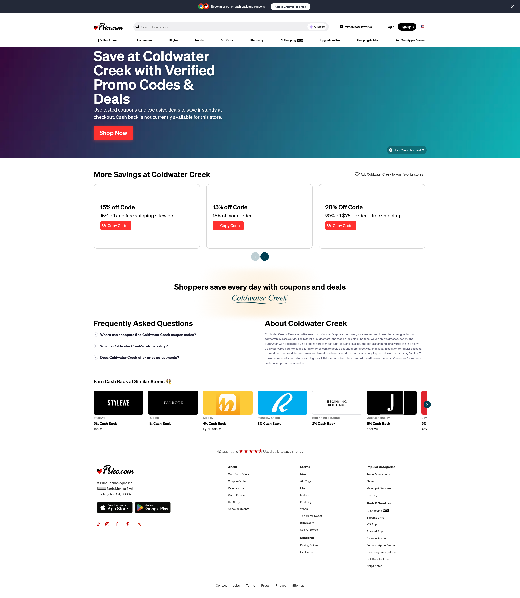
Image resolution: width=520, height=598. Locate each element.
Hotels (199, 40)
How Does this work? (408, 150)
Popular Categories (381, 467)
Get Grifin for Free (378, 559)
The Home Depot (311, 516)
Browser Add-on (377, 538)
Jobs (236, 585)
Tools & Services (379, 503)
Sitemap (298, 585)
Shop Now (113, 133)
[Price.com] (115, 478)
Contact (221, 585)
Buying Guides (309, 545)
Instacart (305, 495)
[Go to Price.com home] (108, 27)
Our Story (234, 502)
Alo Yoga (305, 481)
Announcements (238, 509)
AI (319, 26)
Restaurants (145, 40)
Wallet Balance (237, 495)
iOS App (372, 524)
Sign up (406, 26)
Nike (303, 474)
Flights (173, 40)
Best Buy (306, 502)
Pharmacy (256, 40)
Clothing (372, 495)
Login (390, 26)
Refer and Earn (237, 488)
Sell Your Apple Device (410, 40)
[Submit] (137, 27)
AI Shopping (288, 40)
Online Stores (108, 40)
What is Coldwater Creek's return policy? (131, 346)
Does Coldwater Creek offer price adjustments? (137, 357)
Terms (250, 585)
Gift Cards (227, 40)
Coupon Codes (237, 481)
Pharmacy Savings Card (381, 552)
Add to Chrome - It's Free (290, 6)
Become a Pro (375, 517)
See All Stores (309, 529)
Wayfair (304, 509)
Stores (305, 467)
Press (265, 585)
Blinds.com (307, 522)
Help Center (374, 566)
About (232, 467)
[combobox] (231, 27)
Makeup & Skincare (379, 488)
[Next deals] (264, 256)
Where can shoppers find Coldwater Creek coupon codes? (145, 334)
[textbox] (422, 27)
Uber (303, 488)
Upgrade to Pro (330, 40)
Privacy (281, 585)
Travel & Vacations (378, 474)
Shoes (371, 481)
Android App (375, 531)
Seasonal (307, 538)
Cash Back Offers (238, 474)
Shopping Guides (368, 40)
